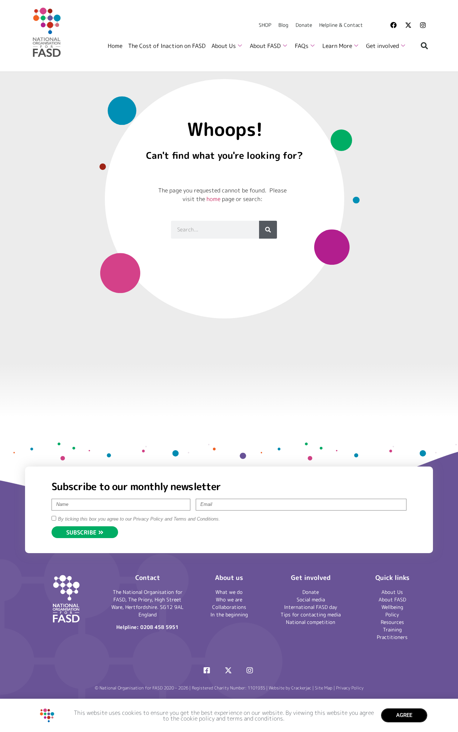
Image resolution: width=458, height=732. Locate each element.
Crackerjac (301, 688)
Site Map (323, 688)
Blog (283, 24)
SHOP (265, 24)
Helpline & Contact (341, 24)
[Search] (268, 230)
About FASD (265, 46)
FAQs (301, 46)
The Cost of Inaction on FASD (167, 46)
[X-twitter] (408, 25)
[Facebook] (393, 25)
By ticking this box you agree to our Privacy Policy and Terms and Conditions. (139, 519)
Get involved (382, 46)
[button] (424, 46)
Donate (304, 24)
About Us (223, 46)
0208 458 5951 (159, 627)
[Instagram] (422, 25)
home (213, 199)
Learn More (337, 46)
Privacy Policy (350, 688)
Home (115, 46)
